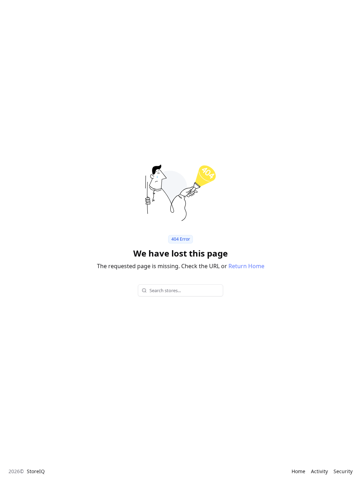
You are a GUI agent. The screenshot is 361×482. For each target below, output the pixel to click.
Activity (319, 471)
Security (343, 471)
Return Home (246, 266)
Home (298, 471)
